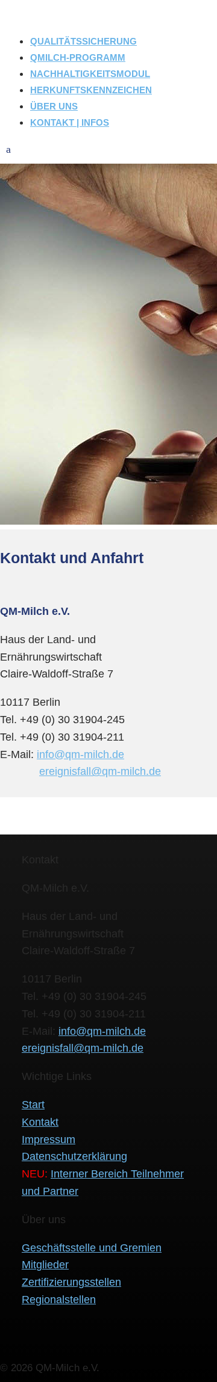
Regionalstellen (59, 1300)
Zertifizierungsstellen (71, 1282)
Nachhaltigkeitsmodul (90, 74)
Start (33, 1105)
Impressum (48, 1140)
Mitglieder (45, 1265)
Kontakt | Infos (69, 122)
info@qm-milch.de (80, 754)
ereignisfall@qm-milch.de (100, 771)
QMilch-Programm (77, 57)
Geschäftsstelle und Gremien (92, 1248)
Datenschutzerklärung (74, 1156)
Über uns (54, 106)
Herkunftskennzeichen (91, 90)
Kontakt (40, 1122)
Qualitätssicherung (83, 41)
